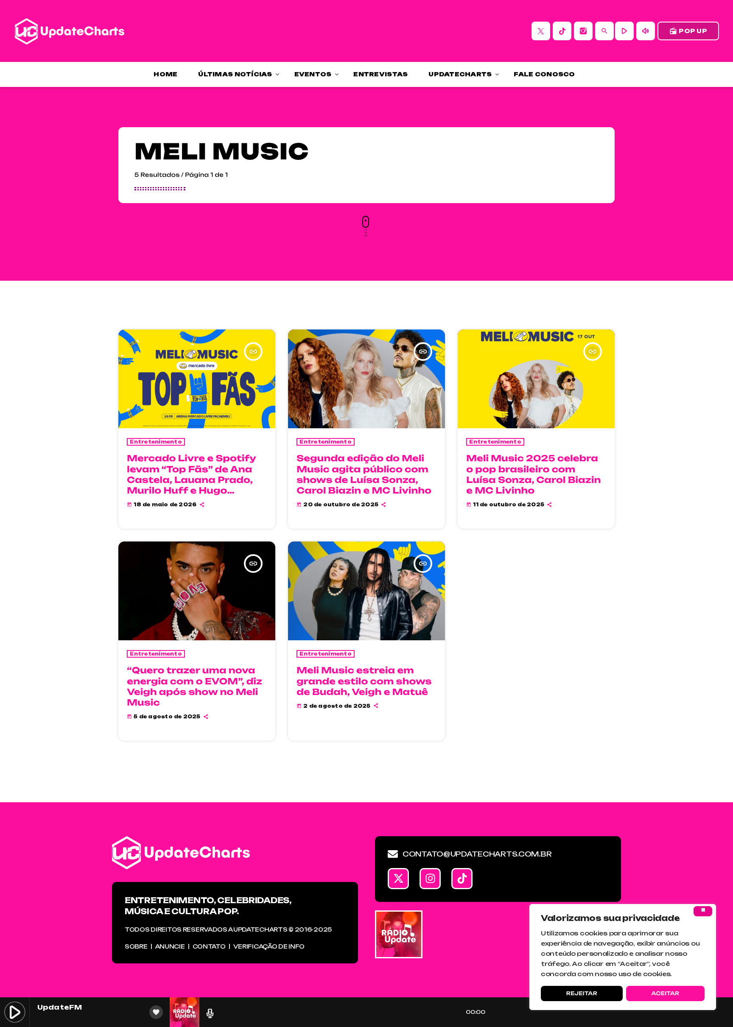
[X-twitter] (398, 878)
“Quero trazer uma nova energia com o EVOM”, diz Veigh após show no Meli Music (194, 686)
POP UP (688, 31)
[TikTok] (562, 31)
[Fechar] (703, 911)
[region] (622, 957)
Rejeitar (581, 993)
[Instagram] (583, 31)
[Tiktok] (462, 878)
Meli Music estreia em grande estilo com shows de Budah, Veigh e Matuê (364, 681)
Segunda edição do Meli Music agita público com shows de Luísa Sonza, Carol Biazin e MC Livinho (364, 474)
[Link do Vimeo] (69, 31)
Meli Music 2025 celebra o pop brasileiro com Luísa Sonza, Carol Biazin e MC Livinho (533, 474)
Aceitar (665, 993)
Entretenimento (156, 442)
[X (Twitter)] (541, 31)
